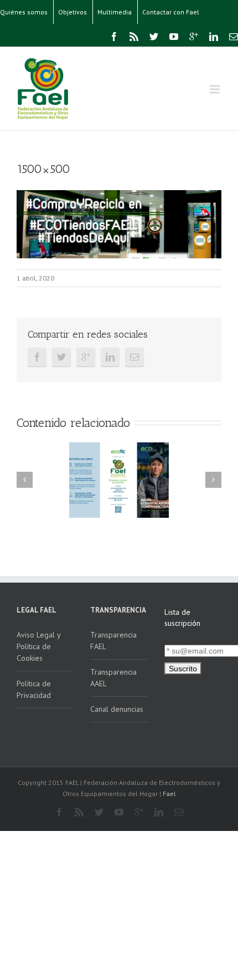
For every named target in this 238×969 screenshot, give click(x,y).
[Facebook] (114, 36)
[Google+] (193, 36)
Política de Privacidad (34, 689)
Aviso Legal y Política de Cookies (39, 646)
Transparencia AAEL (113, 677)
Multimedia (114, 12)
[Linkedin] (213, 36)
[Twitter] (153, 36)
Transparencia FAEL (113, 640)
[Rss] (134, 36)
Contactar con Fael (170, 12)
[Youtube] (173, 36)
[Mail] (233, 36)
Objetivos (72, 12)
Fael (169, 793)
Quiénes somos (24, 12)
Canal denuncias (116, 709)
